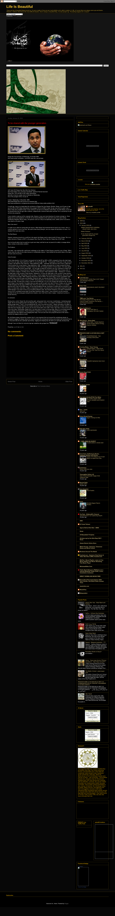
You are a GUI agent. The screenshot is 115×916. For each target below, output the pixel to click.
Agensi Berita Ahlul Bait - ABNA (89, 527)
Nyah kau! (82, 411)
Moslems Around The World (88, 551)
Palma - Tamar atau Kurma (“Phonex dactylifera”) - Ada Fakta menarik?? (95, 661)
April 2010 (84, 243)
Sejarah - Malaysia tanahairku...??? (95, 642)
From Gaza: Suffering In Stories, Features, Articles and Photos (89, 454)
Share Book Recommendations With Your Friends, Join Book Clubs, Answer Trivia (92, 581)
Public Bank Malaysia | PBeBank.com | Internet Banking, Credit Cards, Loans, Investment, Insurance (91, 571)
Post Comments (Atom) (43, 386)
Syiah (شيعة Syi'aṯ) (90, 624)
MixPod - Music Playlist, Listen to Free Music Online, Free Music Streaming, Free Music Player (91, 561)
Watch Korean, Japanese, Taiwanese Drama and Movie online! (91, 547)
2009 (81, 220)
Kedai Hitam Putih (85, 372)
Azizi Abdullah (84, 489)
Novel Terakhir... (91, 490)
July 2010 (84, 250)
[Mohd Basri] (83, 885)
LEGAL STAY (83, 484)
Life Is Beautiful (19, 7)
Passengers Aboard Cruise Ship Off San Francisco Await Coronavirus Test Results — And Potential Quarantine (91, 301)
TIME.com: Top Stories (87, 298)
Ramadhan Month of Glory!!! (93, 651)
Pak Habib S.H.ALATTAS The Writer (90, 397)
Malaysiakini (83, 593)
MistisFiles (83, 589)
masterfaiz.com (84, 586)
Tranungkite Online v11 (87, 474)
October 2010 (85, 258)
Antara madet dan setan (86, 469)
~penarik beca (84, 277)
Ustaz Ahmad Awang (86, 416)
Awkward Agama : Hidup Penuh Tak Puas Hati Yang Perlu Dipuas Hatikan (95, 350)
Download (89, 719)
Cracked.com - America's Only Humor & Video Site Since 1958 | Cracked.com (92, 555)
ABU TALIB (88, 694)
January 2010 (85, 225)
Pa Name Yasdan (85, 384)
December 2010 (86, 263)
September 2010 (86, 255)
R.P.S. (81, 501)
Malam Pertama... (86, 231)
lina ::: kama (83, 409)
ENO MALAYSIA (84, 429)
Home (40, 381)
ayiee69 (90, 206)
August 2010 (85, 253)
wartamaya (83, 467)
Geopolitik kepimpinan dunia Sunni (96, 361)
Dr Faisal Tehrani (85, 524)
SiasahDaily (83, 359)
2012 (81, 268)
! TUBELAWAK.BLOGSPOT (88, 441)
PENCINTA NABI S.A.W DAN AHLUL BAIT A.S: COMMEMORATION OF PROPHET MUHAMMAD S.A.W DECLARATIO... (92, 683)
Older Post (68, 381)
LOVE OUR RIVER (92, 430)
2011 (81, 266)
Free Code (95, 719)
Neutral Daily (84, 482)
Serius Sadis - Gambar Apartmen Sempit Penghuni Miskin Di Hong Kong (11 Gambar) (95, 323)
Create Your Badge (82, 887)
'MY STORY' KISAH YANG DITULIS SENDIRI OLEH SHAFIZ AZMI (95, 400)
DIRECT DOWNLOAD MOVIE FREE (90, 576)
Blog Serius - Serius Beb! (87, 320)
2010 (81, 223)
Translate (18, 16)
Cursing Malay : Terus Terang (89, 347)
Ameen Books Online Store (88, 543)
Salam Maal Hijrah (90, 633)
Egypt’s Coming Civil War (93, 417)
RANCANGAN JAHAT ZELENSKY (96, 287)
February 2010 (85, 238)
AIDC (81, 520)
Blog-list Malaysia (85, 308)
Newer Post (11, 381)
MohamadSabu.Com (86, 566)
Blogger (66, 903)
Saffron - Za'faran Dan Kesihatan (94, 613)
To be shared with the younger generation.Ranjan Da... (89, 234)
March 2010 (85, 241)
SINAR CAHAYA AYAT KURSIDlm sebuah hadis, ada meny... (90, 228)
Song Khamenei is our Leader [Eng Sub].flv (91, 515)
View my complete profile (93, 212)
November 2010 (86, 260)
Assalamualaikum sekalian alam (95, 442)
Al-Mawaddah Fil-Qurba (87, 534)
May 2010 (84, 246)
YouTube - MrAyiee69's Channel (89, 514)
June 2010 (84, 248)
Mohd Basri (80, 866)
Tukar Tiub (83, 286)
